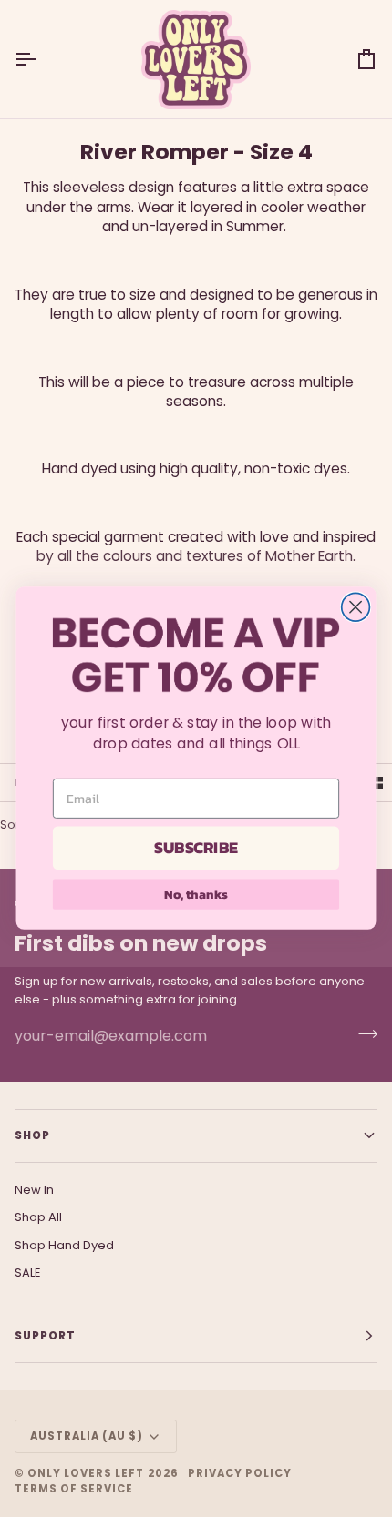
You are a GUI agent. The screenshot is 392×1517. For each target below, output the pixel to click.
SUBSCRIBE (195, 848)
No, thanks (195, 894)
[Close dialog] (356, 608)
